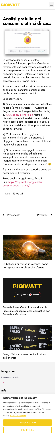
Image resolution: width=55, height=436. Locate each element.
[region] (27, 414)
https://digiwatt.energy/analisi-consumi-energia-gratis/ (23, 183)
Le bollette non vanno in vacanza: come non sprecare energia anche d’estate (25, 265)
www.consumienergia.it (19, 115)
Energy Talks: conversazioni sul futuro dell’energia (24, 356)
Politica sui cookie (18, 415)
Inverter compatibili (11, 377)
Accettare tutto (27, 422)
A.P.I (3, 382)
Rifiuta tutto (27, 430)
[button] (51, 4)
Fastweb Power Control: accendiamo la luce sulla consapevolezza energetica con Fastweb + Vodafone (26, 310)
